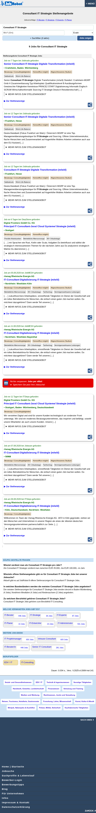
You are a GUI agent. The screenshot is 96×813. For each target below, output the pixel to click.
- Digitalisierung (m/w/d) (31, 279)
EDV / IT (8, 662)
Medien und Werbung (30, 695)
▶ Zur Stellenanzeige (14, 101)
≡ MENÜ (90, 3)
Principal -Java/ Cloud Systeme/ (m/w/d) (39, 226)
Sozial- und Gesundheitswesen (18, 682)
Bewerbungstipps (13, 784)
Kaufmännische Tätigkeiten (76, 708)
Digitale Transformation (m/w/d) (35, 169)
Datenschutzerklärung (16, 807)
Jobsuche (8, 771)
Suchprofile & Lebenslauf (18, 775)
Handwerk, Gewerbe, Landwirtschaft (28, 689)
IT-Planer (68, 20)
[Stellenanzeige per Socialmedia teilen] (90, 105)
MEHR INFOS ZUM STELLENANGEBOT (27, 94)
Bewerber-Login (12, 780)
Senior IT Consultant (48, 647)
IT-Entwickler (41, 623)
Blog (5, 789)
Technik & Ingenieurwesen (58, 682)
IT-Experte (59, 20)
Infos (5, 798)
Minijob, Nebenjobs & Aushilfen (21, 708)
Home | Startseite (13, 766)
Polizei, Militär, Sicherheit (49, 708)
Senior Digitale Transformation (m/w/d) (39, 64)
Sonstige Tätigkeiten (82, 682)
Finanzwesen (53, 689)
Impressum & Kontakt (15, 802)
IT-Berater (40, 20)
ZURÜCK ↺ (90, 811)
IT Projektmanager (19, 639)
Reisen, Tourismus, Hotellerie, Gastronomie (20, 701)
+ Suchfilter (39, 38)
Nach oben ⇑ (87, 720)
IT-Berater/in (16, 647)
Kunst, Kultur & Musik (84, 701)
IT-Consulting (27, 662)
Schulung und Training (73, 689)
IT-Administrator (71, 623)
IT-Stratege (50, 20)
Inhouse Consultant (53, 639)
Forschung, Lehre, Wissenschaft (57, 701)
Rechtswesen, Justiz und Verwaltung (59, 695)
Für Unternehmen (13, 793)
